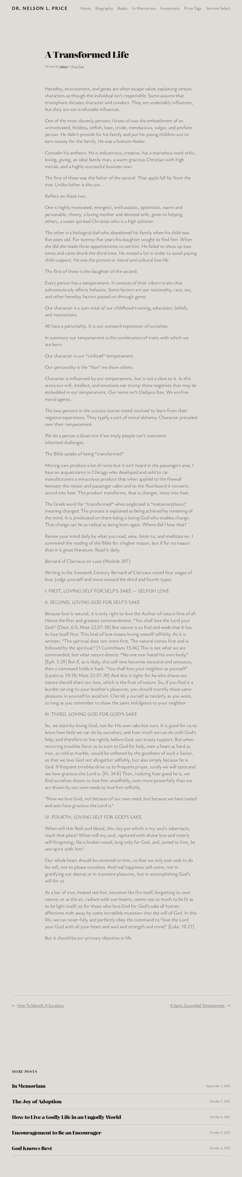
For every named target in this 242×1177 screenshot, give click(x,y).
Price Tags (77, 66)
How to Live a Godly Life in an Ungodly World (66, 1117)
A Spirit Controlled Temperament (197, 1005)
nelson (64, 66)
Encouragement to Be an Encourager (56, 1132)
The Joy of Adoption (36, 1101)
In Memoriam (28, 1086)
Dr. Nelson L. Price (40, 8)
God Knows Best (32, 1148)
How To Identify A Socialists (40, 1005)
